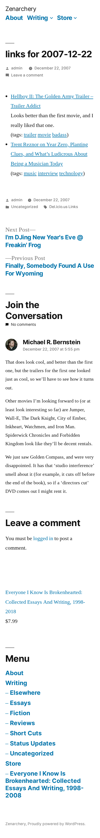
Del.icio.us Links (63, 206)
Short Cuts (26, 733)
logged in (43, 538)
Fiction (20, 713)
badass (59, 134)
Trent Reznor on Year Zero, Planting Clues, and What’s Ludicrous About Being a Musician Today (49, 154)
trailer (30, 134)
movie (44, 134)
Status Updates (33, 743)
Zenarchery (20, 8)
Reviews (22, 723)
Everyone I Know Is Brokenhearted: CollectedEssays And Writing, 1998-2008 (44, 784)
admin (16, 68)
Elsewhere (25, 692)
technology (71, 173)
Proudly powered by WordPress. (56, 823)
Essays (20, 702)
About (14, 17)
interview (48, 173)
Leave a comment (27, 75)
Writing (37, 17)
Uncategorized (32, 753)
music (30, 173)
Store (64, 17)
